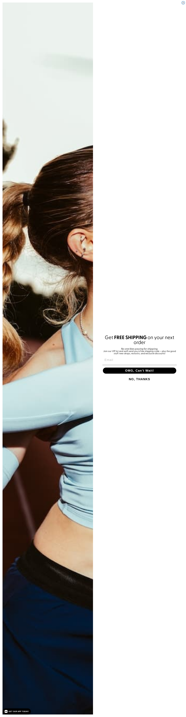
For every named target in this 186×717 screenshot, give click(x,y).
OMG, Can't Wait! (139, 370)
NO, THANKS (139, 379)
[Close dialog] (183, 2)
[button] (17, 711)
